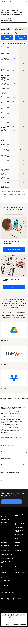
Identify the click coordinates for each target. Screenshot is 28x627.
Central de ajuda (5, 545)
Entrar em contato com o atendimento (6, 551)
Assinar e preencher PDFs (19, 524)
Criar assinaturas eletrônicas (19, 531)
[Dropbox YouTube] (7, 585)
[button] (26, 1)
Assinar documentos (19, 520)
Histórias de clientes (5, 572)
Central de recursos (5, 575)
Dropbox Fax (4, 522)
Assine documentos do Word (20, 538)
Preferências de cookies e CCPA (6, 555)
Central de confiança (5, 580)
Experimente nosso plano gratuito (14, 213)
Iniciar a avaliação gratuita (7, 37)
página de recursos (9, 196)
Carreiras (17, 545)
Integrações (4, 524)
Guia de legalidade (5, 577)
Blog (2, 569)
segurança (8, 424)
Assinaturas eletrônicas (20, 518)
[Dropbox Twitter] (2, 585)
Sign (2, 7)
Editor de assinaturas (20, 534)
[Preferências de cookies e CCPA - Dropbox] (14, 619)
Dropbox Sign (4, 516)
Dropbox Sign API (5, 519)
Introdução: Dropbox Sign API (7, 562)
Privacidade (18, 550)
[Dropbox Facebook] (5, 585)
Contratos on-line (19, 527)
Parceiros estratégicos (20, 569)
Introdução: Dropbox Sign (7, 558)
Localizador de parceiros (20, 572)
